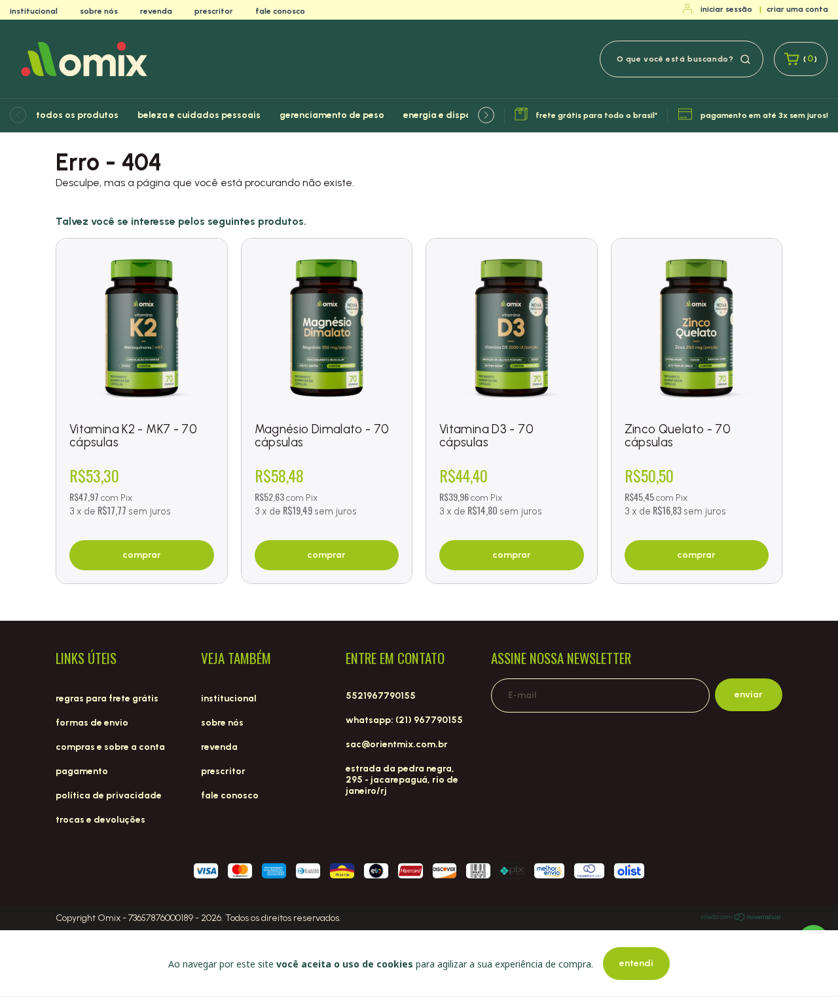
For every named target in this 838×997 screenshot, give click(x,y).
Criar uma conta (797, 9)
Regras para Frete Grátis (107, 698)
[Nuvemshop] (741, 919)
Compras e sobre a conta (110, 747)
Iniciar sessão (726, 9)
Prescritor (213, 11)
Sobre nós (99, 11)
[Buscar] (745, 58)
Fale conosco (280, 11)
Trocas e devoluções (100, 819)
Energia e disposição (449, 115)
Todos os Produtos (77, 115)
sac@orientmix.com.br (397, 744)
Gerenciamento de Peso (332, 115)
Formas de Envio (92, 722)
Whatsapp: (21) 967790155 (404, 720)
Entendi (636, 963)
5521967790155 (381, 695)
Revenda (156, 11)
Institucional (34, 11)
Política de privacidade (109, 795)
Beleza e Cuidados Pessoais (199, 115)
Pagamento (82, 771)
